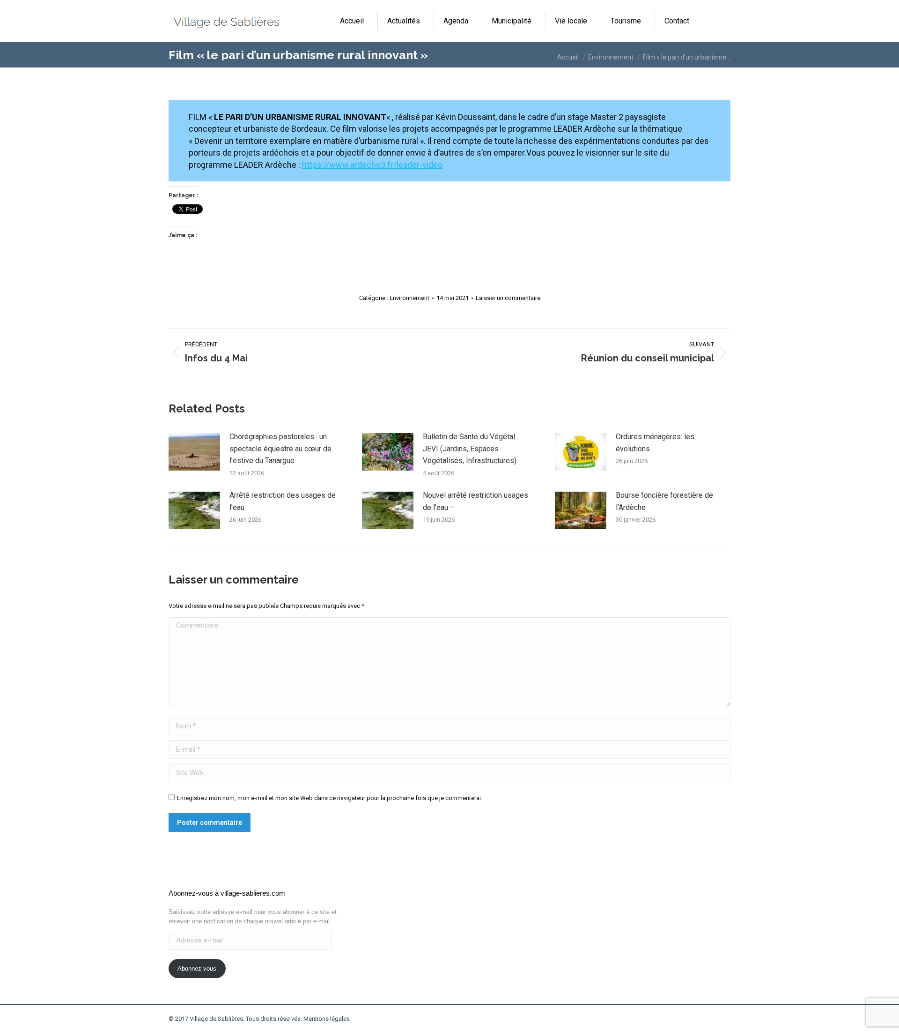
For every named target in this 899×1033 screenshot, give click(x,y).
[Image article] (194, 452)
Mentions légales (326, 1018)
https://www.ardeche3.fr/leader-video (372, 165)
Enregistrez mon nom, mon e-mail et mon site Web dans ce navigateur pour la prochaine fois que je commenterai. (329, 797)
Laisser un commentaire (508, 297)
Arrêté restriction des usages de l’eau (282, 501)
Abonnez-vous (196, 968)
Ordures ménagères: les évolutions (655, 442)
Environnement (409, 297)
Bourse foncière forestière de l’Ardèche (664, 501)
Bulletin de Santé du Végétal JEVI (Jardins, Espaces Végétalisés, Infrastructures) (469, 448)
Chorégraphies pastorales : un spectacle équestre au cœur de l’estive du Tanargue (280, 448)
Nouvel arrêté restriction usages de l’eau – (475, 501)
